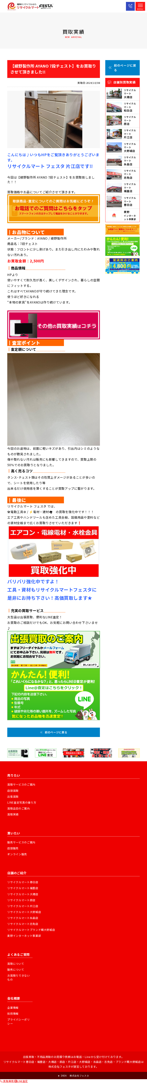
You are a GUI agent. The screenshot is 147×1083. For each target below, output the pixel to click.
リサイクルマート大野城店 (24, 912)
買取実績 (13, 814)
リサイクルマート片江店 (22, 906)
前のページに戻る (56, 732)
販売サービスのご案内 (21, 842)
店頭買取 (13, 790)
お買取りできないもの (18, 977)
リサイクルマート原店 (21, 900)
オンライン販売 (17, 854)
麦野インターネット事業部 (24, 936)
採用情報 (13, 1013)
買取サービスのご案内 (21, 784)
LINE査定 (22, 1081)
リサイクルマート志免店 (22, 924)
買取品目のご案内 (18, 808)
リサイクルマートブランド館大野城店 (31, 930)
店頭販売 (13, 848)
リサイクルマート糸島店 (22, 918)
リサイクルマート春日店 (22, 882)
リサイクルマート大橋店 (22, 894)
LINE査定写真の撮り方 (21, 802)
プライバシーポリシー (18, 1021)
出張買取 (13, 796)
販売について (15, 969)
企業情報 (13, 1008)
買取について (15, 963)
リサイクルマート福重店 (22, 888)
